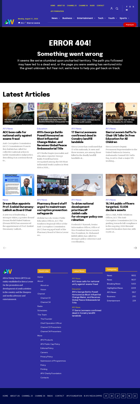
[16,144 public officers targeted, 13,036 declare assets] (121, 185)
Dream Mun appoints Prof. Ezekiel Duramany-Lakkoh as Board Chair (18, 207)
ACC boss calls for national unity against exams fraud (17, 135)
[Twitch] (123, 396)
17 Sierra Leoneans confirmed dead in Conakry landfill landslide (86, 313)
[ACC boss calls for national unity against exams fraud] (18, 114)
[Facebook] (126, 6)
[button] (117, 8)
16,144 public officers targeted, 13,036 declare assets (120, 207)
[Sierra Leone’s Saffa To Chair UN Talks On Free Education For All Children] (121, 114)
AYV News (8, 128)
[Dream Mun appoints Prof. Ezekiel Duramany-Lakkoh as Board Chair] (18, 185)
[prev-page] (5, 248)
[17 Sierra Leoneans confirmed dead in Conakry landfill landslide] (87, 114)
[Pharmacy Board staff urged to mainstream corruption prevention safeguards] (53, 185)
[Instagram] (130, 6)
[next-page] (135, 248)
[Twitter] (133, 6)
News (5, 199)
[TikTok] (117, 396)
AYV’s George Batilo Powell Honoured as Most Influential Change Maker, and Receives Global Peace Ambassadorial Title (86, 297)
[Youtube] (126, 10)
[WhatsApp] (135, 396)
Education (42, 128)
